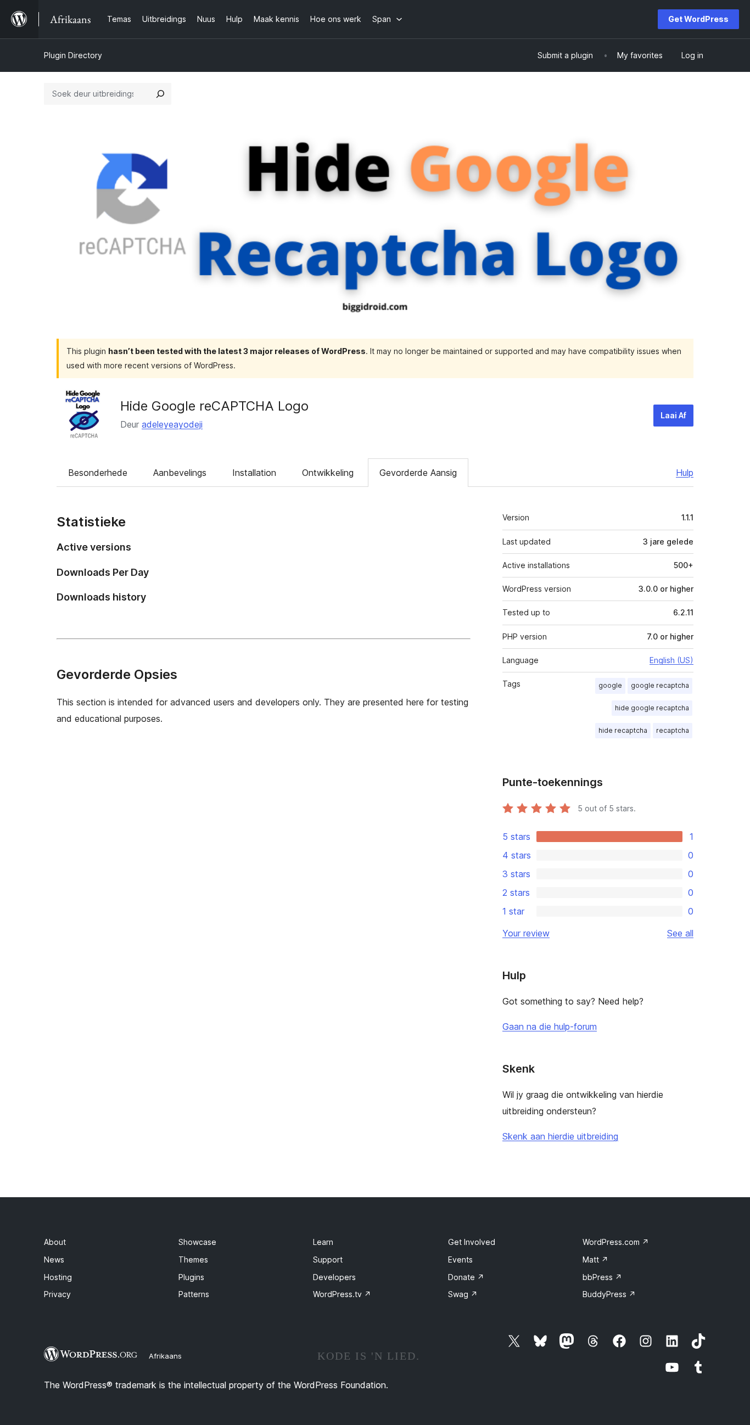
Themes (193, 1259)
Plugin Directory (73, 55)
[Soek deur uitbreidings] (160, 94)
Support (328, 1259)
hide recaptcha (622, 730)
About (55, 1242)
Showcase (197, 1242)
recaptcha (672, 730)
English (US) (671, 660)
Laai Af (673, 415)
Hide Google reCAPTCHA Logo (214, 406)
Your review (526, 933)
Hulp (684, 472)
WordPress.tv (342, 1294)
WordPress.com (616, 1242)
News (54, 1259)
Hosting (58, 1277)
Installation (254, 472)
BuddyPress (609, 1294)
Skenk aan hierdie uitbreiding (560, 1136)
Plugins (191, 1277)
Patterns (193, 1294)
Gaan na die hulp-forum (549, 1026)
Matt (595, 1259)
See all (680, 933)
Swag (463, 1294)
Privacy (57, 1294)
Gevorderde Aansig (418, 472)
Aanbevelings (179, 472)
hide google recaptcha (652, 708)
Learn (323, 1242)
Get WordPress (698, 19)
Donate (466, 1277)
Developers (334, 1277)
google (610, 685)
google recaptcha (660, 685)
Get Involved (471, 1242)
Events (460, 1259)
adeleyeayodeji (172, 424)
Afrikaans (165, 1355)
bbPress (602, 1277)
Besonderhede (97, 472)
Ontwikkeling (328, 472)
